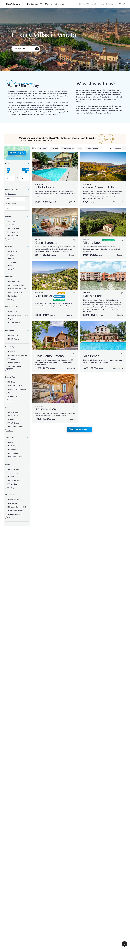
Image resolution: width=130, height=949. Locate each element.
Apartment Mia (46, 409)
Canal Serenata (46, 242)
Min (8, 176)
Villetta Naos (92, 242)
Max (21, 176)
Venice (41, 239)
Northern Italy (29, 29)
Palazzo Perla (92, 296)
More (8, 239)
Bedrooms (12, 194)
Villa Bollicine (44, 187)
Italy (20, 29)
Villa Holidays (46, 4)
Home (13, 29)
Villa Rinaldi (43, 296)
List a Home (95, 4)
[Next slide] (76, 166)
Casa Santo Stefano (49, 356)
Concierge (59, 4)
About (102, 4)
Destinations (32, 4)
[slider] (8, 172)
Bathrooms (12, 204)
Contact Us (109, 4)
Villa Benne (91, 356)
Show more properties (78, 429)
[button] (124, 944)
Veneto (39, 29)
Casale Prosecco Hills (98, 187)
